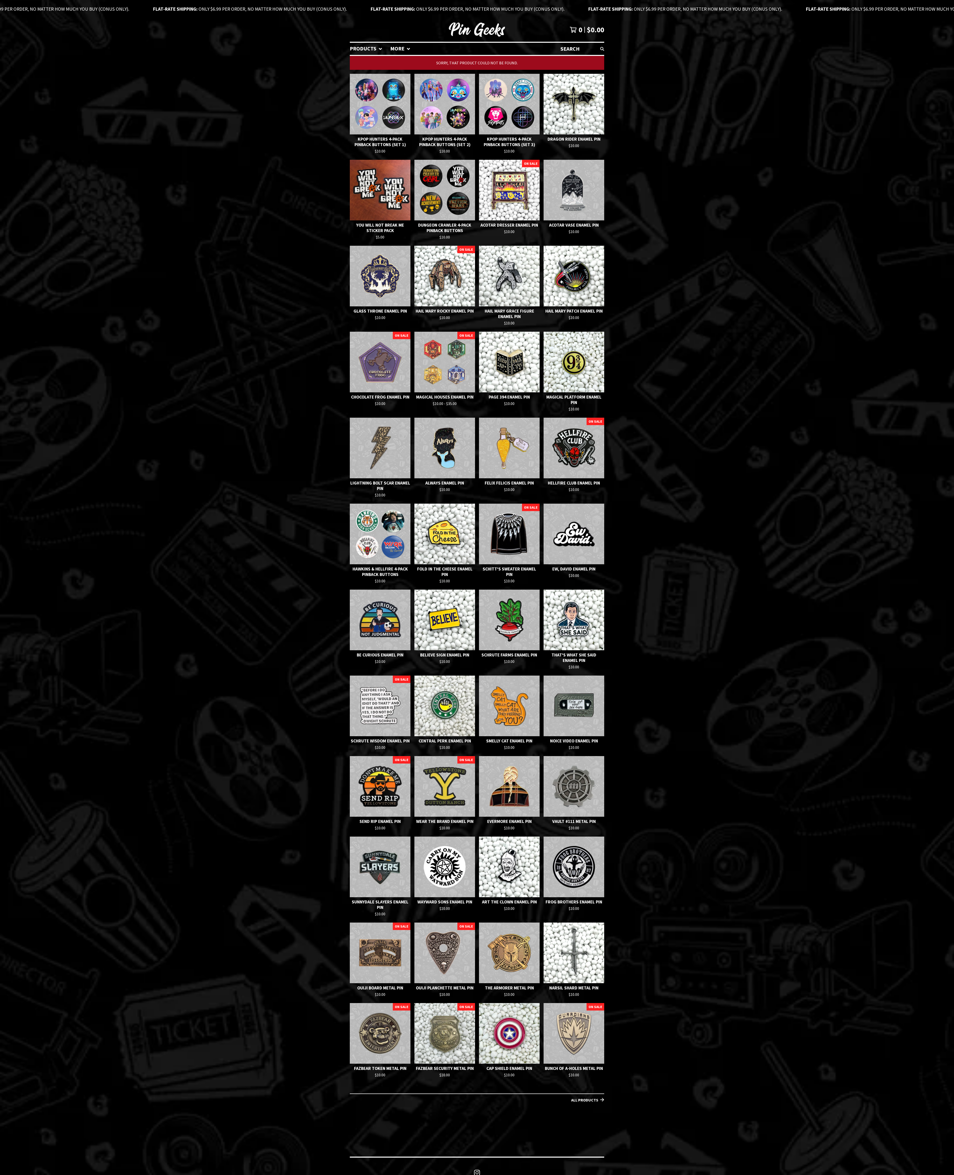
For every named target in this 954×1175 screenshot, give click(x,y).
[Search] (602, 49)
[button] (477, 9)
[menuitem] (366, 49)
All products (584, 1099)
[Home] (477, 30)
